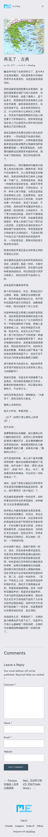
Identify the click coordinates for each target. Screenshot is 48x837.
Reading (31, 65)
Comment (10, 684)
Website (8, 751)
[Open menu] (42, 6)
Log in (24, 820)
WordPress (30, 831)
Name (8, 723)
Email (8, 737)
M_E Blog (16, 6)
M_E (23, 65)
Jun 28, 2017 (9, 65)
